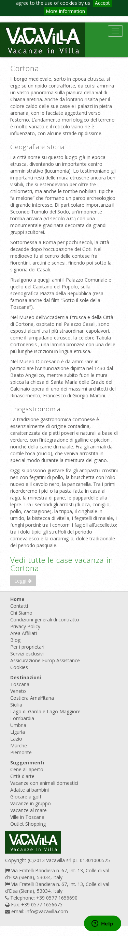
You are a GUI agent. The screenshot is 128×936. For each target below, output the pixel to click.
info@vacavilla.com (47, 911)
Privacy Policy (25, 626)
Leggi (21, 580)
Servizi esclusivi (27, 653)
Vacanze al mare (28, 810)
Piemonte (21, 752)
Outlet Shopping (28, 824)
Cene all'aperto (26, 769)
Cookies (19, 667)
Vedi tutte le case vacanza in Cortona (61, 564)
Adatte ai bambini (29, 790)
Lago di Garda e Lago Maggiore (45, 711)
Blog (15, 640)
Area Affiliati (23, 633)
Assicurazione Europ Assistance (45, 660)
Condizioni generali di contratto (44, 619)
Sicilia (16, 704)
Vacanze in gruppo (30, 803)
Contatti (19, 606)
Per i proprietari (27, 647)
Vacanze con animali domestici (44, 783)
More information (65, 11)
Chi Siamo (21, 612)
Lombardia (22, 718)
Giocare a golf (25, 796)
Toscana (19, 684)
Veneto (18, 691)
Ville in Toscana (27, 817)
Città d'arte (22, 776)
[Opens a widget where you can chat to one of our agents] (102, 924)
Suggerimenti (27, 762)
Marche (18, 745)
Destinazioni (25, 677)
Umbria (18, 725)
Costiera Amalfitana (32, 698)
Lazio (16, 738)
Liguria (17, 732)
